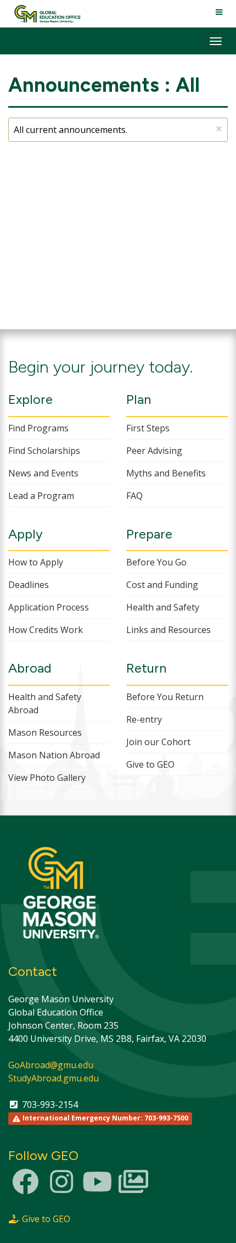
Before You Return (165, 697)
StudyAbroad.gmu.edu (53, 1078)
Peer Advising (154, 451)
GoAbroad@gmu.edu (50, 1065)
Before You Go (156, 562)
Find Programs (38, 428)
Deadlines (28, 585)
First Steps (148, 428)
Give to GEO (150, 764)
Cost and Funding (162, 585)
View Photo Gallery (47, 778)
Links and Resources (168, 630)
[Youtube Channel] (97, 1188)
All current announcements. (118, 128)
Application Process (48, 607)
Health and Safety (162, 607)
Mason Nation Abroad (54, 755)
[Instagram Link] (61, 1188)
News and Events (43, 473)
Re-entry (144, 719)
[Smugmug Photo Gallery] (133, 1188)
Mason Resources (45, 732)
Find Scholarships (44, 451)
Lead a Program (41, 496)
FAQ (134, 496)
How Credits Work (45, 630)
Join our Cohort (158, 742)
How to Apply (35, 562)
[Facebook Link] (25, 1188)
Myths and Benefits (166, 473)
